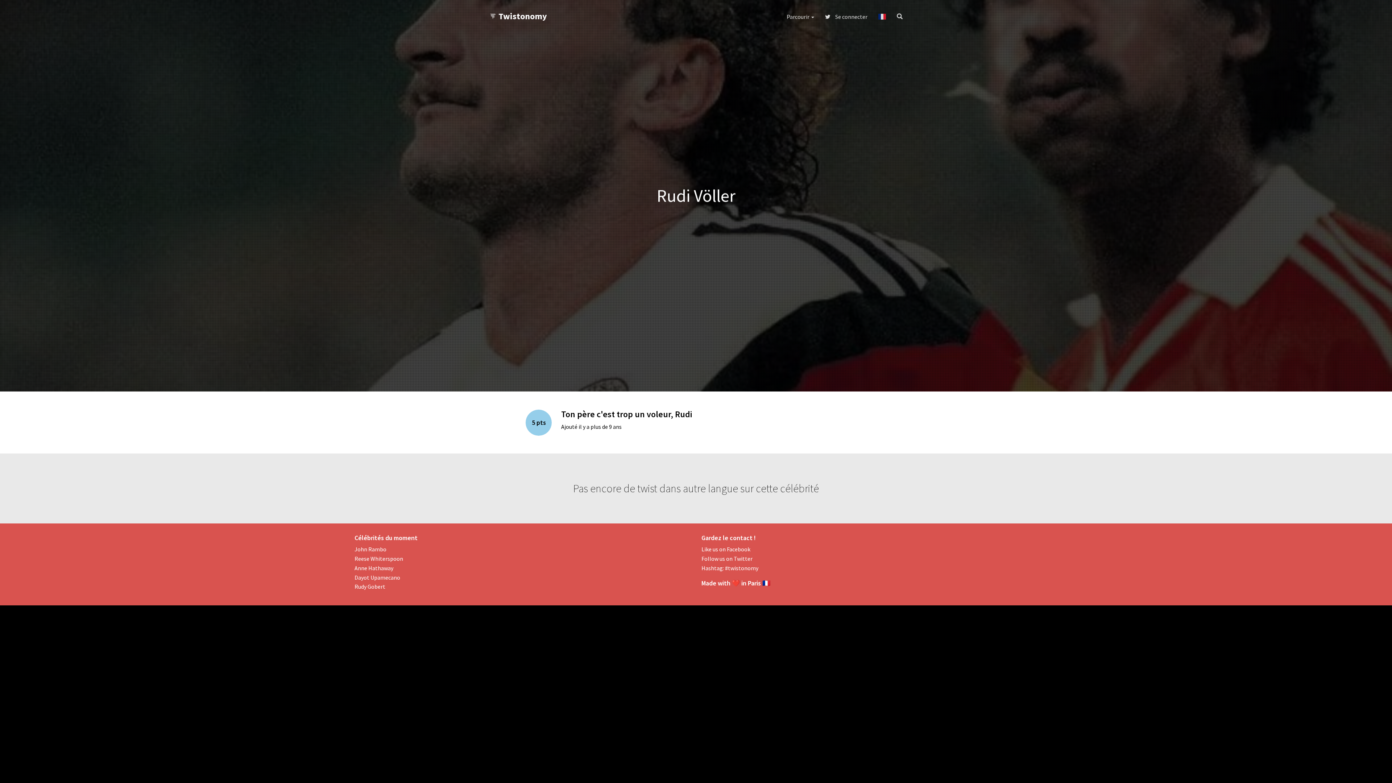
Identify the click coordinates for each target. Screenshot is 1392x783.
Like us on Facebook (725, 549)
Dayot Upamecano (377, 577)
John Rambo (370, 549)
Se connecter (850, 16)
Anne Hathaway (374, 568)
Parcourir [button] (799, 16)
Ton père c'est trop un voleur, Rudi (626, 414)
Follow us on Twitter (727, 558)
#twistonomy (741, 568)
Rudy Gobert (370, 586)
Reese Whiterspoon (379, 558)
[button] (882, 17)
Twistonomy (522, 16)
